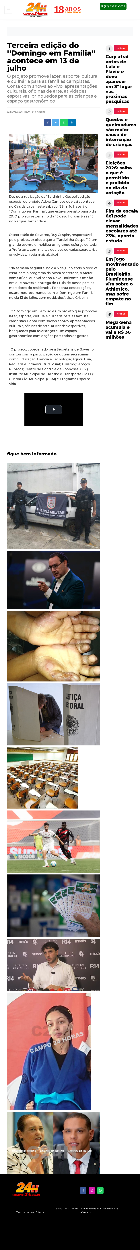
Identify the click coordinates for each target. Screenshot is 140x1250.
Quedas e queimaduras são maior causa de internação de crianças (121, 132)
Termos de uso (25, 1212)
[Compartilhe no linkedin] (72, 122)
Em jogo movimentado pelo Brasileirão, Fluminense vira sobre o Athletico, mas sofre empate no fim (122, 281)
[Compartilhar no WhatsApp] (64, 122)
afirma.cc (86, 1212)
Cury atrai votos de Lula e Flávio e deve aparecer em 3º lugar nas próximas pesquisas (119, 79)
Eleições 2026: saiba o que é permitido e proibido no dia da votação (119, 177)
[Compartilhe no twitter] (55, 122)
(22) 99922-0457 (114, 6)
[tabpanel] (53, 647)
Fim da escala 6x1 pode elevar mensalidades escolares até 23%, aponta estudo (122, 225)
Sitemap (41, 1212)
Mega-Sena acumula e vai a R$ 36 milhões (119, 330)
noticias (121, 48)
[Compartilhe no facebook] (47, 122)
